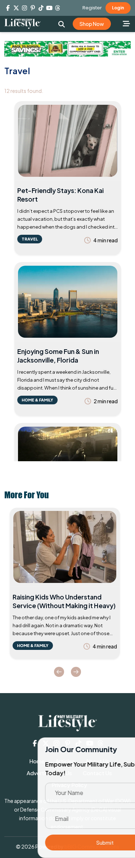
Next (76, 672)
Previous (59, 672)
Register (92, 7)
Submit (67, 842)
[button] (62, 24)
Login (118, 8)
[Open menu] (126, 23)
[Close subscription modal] (124, 750)
